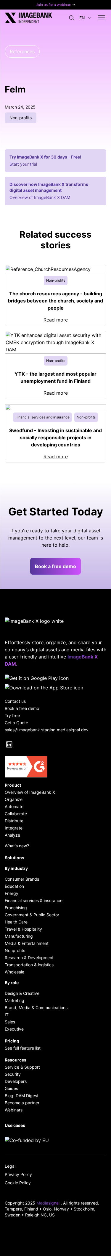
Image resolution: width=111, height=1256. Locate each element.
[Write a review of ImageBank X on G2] (55, 766)
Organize (13, 799)
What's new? (17, 845)
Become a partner (22, 1102)
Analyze (12, 835)
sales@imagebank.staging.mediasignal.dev (47, 729)
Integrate (13, 827)
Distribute (14, 820)
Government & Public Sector (32, 914)
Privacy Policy (18, 1174)
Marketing (14, 1000)
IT (7, 1014)
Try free (12, 715)
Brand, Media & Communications (36, 1007)
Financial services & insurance (33, 900)
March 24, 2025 (20, 106)
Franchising (16, 907)
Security (13, 1074)
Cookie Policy (18, 1182)
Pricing (12, 1040)
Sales (10, 1021)
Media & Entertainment (27, 943)
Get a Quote (16, 722)
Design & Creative (22, 993)
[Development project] (55, 1140)
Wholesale (14, 971)
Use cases (15, 1125)
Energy (11, 893)
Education (14, 886)
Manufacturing (19, 936)
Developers (16, 1081)
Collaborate (16, 813)
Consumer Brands (22, 879)
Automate (14, 806)
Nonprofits (15, 950)
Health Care (16, 921)
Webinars (13, 1109)
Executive (14, 1028)
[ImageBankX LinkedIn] (9, 744)
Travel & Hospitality (23, 929)
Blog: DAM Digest (21, 1095)
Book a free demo (55, 566)
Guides (11, 1088)
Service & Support (22, 1067)
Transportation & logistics (29, 964)
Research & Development (29, 957)
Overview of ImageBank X (30, 792)
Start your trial (23, 164)
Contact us (15, 701)
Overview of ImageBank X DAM (39, 197)
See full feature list (23, 1047)
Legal (10, 1166)
